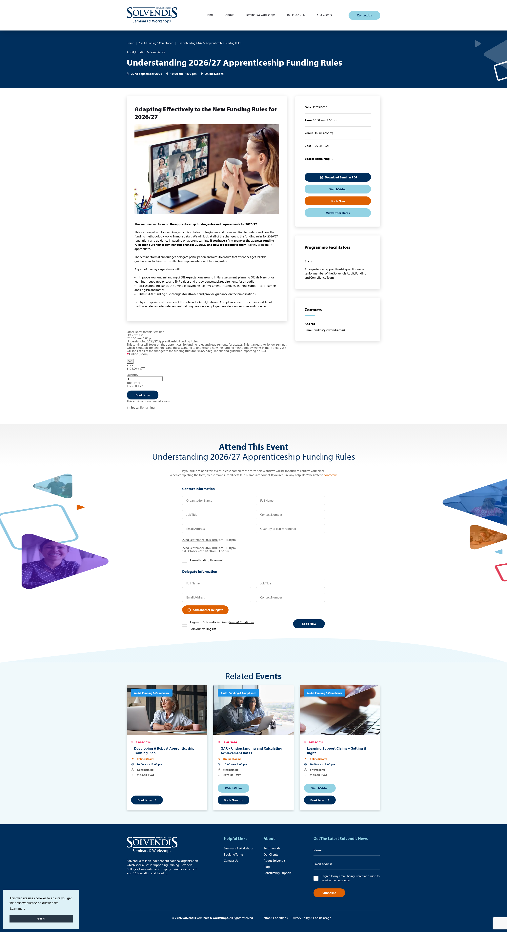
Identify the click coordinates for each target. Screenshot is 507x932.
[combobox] (253, 545)
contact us (330, 475)
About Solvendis (274, 860)
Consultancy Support (277, 873)
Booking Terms (233, 854)
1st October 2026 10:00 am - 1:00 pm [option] (205, 551)
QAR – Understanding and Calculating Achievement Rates (251, 750)
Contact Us (364, 15)
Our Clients (324, 14)
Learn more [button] (17, 908)
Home (209, 14)
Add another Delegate (208, 610)
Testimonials (272, 848)
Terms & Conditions (241, 622)
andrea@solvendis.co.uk (325, 330)
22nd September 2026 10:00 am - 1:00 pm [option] (209, 547)
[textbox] (200, 543)
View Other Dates (338, 213)
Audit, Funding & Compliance (156, 43)
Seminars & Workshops (260, 14)
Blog (267, 867)
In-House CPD (296, 14)
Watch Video (337, 189)
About (229, 14)
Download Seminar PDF (341, 177)
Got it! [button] (41, 918)
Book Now (142, 395)
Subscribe (329, 893)
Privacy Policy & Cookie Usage (311, 918)
